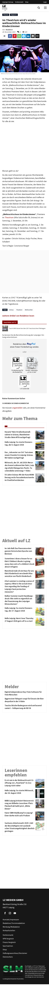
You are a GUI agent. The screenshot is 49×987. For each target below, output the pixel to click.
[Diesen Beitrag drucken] (33, 36)
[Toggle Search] (39, 8)
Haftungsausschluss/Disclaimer (15, 953)
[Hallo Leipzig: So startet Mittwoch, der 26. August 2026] (39, 793)
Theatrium (9, 217)
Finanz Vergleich (9, 942)
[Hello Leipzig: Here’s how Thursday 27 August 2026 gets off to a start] (39, 621)
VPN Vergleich (8, 938)
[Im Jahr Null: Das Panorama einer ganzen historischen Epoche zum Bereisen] (39, 551)
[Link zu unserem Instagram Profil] (10, 913)
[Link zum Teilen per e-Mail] (37, 36)
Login (45, 2)
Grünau (11, 310)
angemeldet (17, 408)
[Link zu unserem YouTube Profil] (15, 913)
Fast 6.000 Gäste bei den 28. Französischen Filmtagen (27, 328)
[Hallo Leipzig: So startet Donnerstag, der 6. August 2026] (39, 445)
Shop (26, 2)
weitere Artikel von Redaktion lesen (18, 315)
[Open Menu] (45, 7)
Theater (5, 15)
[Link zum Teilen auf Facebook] (10, 36)
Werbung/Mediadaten (11, 927)
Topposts (14, 15)
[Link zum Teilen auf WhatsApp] (19, 36)
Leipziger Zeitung (7, 2)
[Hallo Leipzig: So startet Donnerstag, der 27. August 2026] (39, 611)
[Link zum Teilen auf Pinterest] (15, 36)
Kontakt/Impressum (11, 919)
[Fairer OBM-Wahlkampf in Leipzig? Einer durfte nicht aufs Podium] (39, 816)
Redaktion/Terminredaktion (14, 923)
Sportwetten (8, 946)
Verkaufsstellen (9, 930)
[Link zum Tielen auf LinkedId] (28, 36)
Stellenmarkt (19, 2)
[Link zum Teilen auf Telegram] (24, 36)
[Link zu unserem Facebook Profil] (5, 913)
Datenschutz (8, 957)
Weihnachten (29, 310)
